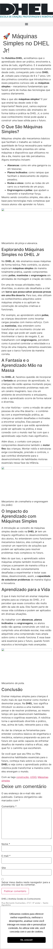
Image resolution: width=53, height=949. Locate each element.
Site (3, 868)
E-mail (5, 856)
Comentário (8, 806)
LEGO (33, 777)
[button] (26, 24)
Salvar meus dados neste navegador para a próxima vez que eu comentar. (25, 883)
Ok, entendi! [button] (26, 940)
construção (22, 777)
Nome (5, 844)
